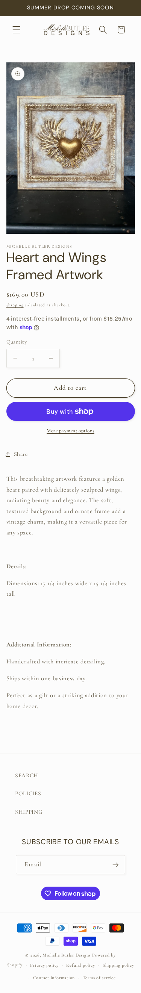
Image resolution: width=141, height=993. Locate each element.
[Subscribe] (115, 865)
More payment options (70, 431)
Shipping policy (118, 965)
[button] (17, 30)
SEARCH (26, 775)
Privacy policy (44, 965)
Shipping (15, 305)
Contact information (54, 977)
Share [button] (21, 454)
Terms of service (99, 977)
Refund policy (80, 965)
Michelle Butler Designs (66, 955)
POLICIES (28, 793)
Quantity (16, 342)
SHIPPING (28, 811)
